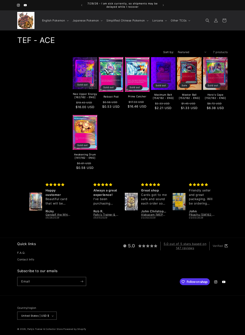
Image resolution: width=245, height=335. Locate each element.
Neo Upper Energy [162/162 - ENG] (85, 95)
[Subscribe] (82, 281)
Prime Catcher (137, 96)
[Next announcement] (163, 5)
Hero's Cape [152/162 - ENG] (215, 96)
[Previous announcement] (82, 5)
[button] (55, 20)
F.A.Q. (21, 252)
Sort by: (168, 52)
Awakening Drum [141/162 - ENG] (85, 156)
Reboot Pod (111, 96)
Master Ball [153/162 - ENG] (189, 96)
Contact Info (25, 259)
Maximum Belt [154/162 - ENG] (163, 96)
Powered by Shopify (74, 329)
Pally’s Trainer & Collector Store (45, 329)
